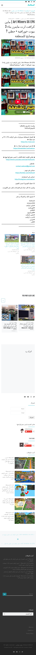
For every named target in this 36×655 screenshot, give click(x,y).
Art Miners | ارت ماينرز (17, 11)
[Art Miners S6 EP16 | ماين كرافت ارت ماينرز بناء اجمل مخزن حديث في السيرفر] (28, 238)
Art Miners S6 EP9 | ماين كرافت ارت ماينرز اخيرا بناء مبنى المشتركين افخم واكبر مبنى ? (28, 267)
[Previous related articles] (7, 300)
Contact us (30, 630)
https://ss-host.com (28, 142)
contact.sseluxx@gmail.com (25, 166)
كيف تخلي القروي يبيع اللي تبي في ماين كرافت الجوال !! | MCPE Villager (10, 326)
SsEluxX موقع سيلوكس (22, 645)
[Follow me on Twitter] (34, 2)
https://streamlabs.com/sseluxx (24, 148)
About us (31, 627)
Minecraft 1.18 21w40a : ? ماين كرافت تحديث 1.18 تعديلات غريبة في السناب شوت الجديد (18, 564)
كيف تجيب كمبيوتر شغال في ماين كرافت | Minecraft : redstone (26, 326)
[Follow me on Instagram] (31, 2)
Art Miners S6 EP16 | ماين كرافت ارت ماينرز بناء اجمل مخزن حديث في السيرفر (28, 244)
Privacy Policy (29, 633)
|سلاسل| (27, 11)
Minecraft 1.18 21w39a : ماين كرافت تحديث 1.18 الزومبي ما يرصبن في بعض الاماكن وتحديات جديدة (18, 568)
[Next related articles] (3, 300)
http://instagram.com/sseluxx (25, 179)
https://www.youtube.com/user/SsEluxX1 (20, 159)
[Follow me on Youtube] (29, 2)
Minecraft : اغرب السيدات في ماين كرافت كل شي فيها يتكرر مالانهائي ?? (18, 560)
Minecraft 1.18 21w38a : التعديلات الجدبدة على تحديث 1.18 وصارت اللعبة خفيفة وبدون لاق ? (18, 576)
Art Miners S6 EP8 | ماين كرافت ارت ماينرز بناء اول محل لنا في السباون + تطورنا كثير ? (12, 245)
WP (11, 647)
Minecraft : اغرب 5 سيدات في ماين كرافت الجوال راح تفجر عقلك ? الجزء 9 (18, 572)
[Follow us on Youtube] (26, 2)
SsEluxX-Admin (31, 58)
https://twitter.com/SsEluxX (25, 173)
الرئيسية (33, 11)
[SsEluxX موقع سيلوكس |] (31, 5)
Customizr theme (27, 647)
